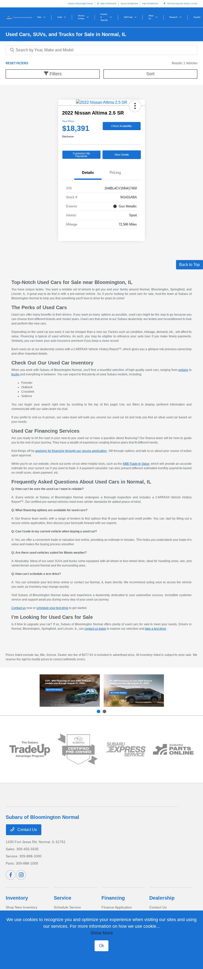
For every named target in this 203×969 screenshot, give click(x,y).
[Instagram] (21, 875)
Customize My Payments (81, 155)
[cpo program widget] (77, 749)
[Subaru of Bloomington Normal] (19, 17)
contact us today (95, 628)
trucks (15, 374)
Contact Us (26, 830)
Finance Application (117, 907)
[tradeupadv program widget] (29, 749)
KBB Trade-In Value (136, 463)
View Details (121, 154)
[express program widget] (125, 749)
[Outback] (70, 690)
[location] (164, 3)
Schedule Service (67, 907)
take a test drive (155, 628)
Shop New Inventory (21, 907)
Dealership (162, 898)
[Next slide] (104, 711)
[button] (135, 106)
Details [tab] (88, 172)
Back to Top (189, 264)
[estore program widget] (173, 749)
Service (62, 898)
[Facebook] (11, 875)
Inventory (17, 898)
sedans (183, 370)
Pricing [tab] (115, 172)
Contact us (18, 608)
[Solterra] (134, 690)
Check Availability (121, 125)
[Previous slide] (98, 711)
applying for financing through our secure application (71, 451)
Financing (113, 898)
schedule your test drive (52, 608)
